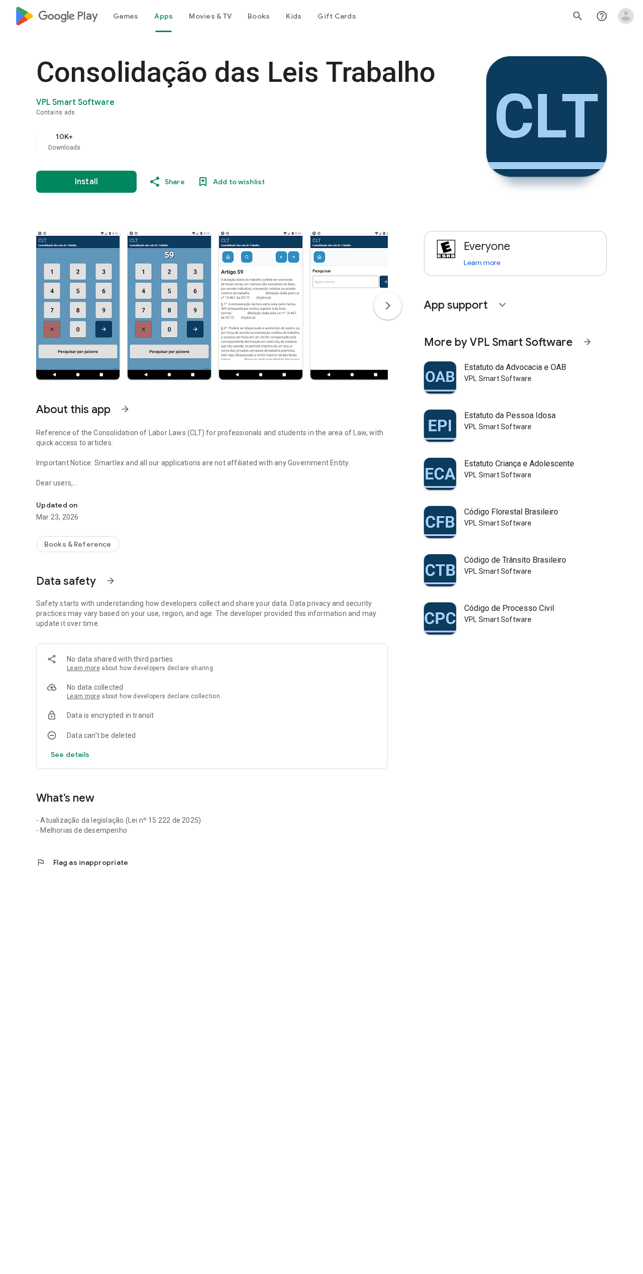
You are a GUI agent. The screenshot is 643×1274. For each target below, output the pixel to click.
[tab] (125, 16)
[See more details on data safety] (70, 754)
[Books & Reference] (78, 544)
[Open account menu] (626, 16)
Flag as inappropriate (82, 862)
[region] (237, 142)
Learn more (83, 668)
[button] (78, 305)
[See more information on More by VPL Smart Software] (587, 342)
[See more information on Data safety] (110, 581)
